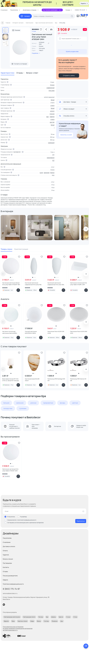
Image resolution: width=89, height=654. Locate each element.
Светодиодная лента (29, 617)
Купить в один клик (72, 51)
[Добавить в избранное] (41, 29)
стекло (52, 105)
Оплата (5, 551)
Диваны (53, 617)
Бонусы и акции (8, 559)
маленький (51, 142)
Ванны (39, 621)
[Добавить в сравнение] (51, 29)
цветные (75, 403)
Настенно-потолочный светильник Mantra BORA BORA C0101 (9, 332)
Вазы (13, 621)
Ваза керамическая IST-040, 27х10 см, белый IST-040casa (10, 379)
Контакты (6, 567)
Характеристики (7, 73)
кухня (41, 172)
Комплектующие (21, 249)
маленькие (19, 403)
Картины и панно (22, 621)
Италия (52, 85)
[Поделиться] (46, 29)
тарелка (52, 116)
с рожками (22, 408)
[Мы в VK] (11, 604)
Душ (61, 621)
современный (50, 88)
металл (52, 111)
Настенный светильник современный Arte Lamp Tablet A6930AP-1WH (56, 283)
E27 (53, 160)
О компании (6, 542)
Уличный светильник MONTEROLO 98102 (31, 332)
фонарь (62, 403)
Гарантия (6, 555)
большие (6, 403)
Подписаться (81, 521)
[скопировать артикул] (48, 43)
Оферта (5, 580)
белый (52, 100)
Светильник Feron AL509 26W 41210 (78, 332)
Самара (68, 10)
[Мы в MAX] (4, 604)
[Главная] (10, 16)
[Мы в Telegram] (18, 604)
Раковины (54, 621)
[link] (35, 29)
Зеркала (6, 621)
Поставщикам (7, 563)
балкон (52, 172)
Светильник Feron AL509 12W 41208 (55, 332)
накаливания (50, 157)
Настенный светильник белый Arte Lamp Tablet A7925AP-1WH (11, 283)
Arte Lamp (42, 48)
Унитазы (46, 621)
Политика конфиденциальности (13, 584)
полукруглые (7, 408)
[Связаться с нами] (85, 646)
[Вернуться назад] (2, 23)
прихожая (46, 172)
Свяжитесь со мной (66, 135)
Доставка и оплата (9, 546)
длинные (33, 403)
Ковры (32, 621)
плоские (52, 114)
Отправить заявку (69, 75)
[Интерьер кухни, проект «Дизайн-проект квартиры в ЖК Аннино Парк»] (66, 227)
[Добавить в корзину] (18, 290)
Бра (47, 617)
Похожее (17, 30)
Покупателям (7, 538)
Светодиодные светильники (12, 617)
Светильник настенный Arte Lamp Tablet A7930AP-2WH (10, 470)
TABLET (41, 50)
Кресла (61, 617)
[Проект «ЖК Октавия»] (39, 227)
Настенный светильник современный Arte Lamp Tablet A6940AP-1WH (34, 283)
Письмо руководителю (10, 576)
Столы (75, 617)
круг (47, 116)
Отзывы (20, 73)
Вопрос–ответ (32, 73)
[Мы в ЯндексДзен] (14, 604)
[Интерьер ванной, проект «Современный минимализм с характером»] (13, 227)
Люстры (40, 617)
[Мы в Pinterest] (7, 604)
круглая (52, 122)
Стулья (68, 617)
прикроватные (48, 403)
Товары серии (6, 249)
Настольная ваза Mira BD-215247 (32, 379)
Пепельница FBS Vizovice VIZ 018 (78, 379)
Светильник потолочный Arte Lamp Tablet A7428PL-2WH (78, 283)
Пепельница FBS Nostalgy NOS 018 (56, 379)
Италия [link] (41, 46)
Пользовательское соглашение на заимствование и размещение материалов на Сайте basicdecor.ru (17, 628)
